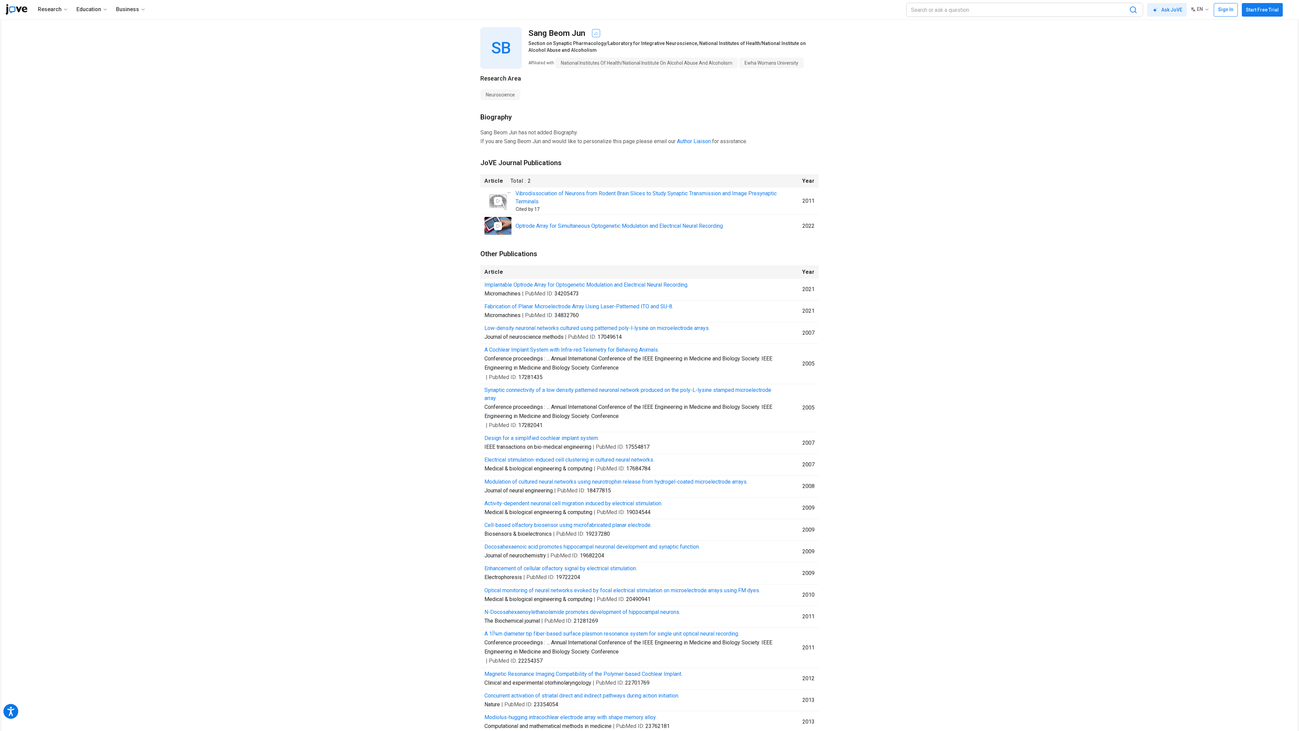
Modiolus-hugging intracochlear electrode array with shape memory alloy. (570, 717)
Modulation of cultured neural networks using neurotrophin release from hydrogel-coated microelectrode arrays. (616, 482)
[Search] (1133, 10)
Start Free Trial (1262, 10)
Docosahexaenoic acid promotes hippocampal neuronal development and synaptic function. (592, 547)
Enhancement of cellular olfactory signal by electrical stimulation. (560, 568)
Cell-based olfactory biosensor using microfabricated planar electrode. (568, 525)
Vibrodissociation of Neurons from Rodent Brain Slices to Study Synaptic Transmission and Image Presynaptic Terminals (646, 197)
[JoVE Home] (16, 9)
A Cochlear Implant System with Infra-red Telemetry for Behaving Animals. (571, 350)
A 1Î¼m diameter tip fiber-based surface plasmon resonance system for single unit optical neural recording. (611, 633)
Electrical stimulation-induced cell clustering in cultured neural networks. (569, 460)
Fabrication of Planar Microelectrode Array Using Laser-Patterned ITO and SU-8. (578, 306)
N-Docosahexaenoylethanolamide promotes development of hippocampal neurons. (582, 612)
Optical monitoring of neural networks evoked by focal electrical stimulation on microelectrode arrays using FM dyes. (622, 590)
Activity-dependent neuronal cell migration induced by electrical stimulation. (573, 503)
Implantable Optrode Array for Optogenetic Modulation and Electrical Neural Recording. (586, 285)
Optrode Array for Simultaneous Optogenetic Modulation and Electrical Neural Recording (619, 226)
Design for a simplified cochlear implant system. (541, 438)
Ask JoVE (1171, 10)
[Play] (498, 201)
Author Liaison (694, 141)
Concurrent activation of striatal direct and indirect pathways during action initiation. (581, 695)
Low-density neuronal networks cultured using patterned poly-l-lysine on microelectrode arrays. (597, 328)
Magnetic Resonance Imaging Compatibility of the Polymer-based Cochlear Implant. (583, 674)
